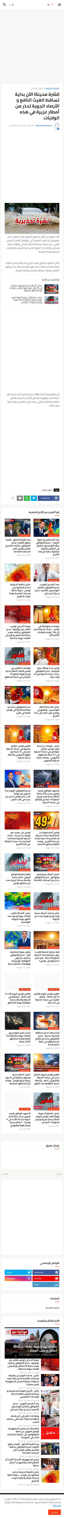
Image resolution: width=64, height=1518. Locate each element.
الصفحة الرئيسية (52, 88)
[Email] (20, 498)
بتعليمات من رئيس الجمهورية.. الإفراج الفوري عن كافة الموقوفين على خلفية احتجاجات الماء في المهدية (23, 1433)
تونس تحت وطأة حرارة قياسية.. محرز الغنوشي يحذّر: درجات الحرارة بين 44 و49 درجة (46, 673)
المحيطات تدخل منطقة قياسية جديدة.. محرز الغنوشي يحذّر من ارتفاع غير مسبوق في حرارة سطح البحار (47, 1038)
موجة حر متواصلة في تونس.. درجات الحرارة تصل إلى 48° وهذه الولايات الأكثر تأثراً (46, 631)
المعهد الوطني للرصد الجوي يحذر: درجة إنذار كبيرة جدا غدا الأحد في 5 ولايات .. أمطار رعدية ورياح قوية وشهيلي (18, 1119)
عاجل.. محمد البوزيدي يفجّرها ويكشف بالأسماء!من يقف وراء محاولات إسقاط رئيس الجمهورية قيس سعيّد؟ (22, 1380)
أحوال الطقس (37, 88)
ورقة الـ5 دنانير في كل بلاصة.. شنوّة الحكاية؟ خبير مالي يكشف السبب (22, 1419)
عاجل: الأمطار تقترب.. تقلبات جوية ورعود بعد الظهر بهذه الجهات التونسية (18, 918)
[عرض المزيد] (13, 498)
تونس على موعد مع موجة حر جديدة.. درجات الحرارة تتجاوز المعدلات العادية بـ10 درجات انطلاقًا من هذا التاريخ (17, 838)
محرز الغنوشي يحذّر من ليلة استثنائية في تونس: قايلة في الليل (18, 709)
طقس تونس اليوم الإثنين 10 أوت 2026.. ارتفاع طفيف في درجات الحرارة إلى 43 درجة (46, 998)
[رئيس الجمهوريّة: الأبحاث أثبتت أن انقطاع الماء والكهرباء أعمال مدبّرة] (50, 1464)
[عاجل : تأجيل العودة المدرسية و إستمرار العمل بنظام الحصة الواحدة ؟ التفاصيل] (50, 1395)
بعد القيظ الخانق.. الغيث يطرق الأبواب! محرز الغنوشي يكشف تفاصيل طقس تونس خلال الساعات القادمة (17, 545)
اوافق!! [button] (54, 1512)
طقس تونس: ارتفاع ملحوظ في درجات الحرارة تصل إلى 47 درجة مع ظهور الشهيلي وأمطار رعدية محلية (18, 751)
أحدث (58, 1174)
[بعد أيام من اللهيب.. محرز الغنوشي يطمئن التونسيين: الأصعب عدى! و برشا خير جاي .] (50, 1408)
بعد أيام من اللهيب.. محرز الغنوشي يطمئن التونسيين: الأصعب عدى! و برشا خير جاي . (46, 589)
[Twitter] (34, 498)
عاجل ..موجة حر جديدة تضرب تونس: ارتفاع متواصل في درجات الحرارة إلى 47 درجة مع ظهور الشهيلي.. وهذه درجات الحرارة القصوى (46, 753)
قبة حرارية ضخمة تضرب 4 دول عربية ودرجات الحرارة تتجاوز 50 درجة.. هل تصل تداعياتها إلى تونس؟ (46, 956)
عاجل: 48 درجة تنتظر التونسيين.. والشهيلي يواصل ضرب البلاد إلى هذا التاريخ (46, 711)
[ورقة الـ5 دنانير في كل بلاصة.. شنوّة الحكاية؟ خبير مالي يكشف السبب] (50, 1421)
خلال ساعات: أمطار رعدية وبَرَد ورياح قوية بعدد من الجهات (46, 916)
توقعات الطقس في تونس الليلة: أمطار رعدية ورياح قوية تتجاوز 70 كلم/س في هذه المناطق (17, 673)
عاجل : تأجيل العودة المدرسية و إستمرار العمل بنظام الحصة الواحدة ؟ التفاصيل (23, 1393)
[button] (59, 4)
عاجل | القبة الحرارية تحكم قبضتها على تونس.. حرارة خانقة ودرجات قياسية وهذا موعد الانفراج (19, 590)
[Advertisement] (32, 46)
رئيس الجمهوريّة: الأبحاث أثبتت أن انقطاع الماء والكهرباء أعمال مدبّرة (22, 1462)
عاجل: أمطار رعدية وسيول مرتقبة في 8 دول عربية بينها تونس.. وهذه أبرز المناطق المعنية (26, 288)
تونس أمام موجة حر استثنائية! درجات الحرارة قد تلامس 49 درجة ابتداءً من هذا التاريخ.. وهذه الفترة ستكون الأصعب (47, 838)
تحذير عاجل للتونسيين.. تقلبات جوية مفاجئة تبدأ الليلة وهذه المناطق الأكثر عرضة (18, 1037)
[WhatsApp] (27, 498)
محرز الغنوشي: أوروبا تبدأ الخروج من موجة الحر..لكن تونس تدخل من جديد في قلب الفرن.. (17, 795)
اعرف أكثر (57, 1505)
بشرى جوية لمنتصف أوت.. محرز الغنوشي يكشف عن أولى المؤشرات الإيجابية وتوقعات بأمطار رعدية (19, 958)
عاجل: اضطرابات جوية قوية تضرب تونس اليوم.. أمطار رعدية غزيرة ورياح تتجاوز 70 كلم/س (26, 299)
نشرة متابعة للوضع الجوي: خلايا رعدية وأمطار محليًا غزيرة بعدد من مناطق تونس (18, 879)
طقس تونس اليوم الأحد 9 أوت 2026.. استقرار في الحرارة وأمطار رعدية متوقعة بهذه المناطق (17, 998)
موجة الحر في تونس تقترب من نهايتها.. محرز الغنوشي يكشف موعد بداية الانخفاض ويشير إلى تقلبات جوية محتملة (17, 632)
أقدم (5, 1174)
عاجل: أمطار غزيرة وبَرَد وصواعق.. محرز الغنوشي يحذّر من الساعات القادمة (46, 877)
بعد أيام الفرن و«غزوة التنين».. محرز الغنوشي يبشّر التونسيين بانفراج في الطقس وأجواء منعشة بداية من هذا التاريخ (47, 547)
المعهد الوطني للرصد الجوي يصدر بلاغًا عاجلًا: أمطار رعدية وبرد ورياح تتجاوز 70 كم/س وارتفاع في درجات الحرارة (47, 796)
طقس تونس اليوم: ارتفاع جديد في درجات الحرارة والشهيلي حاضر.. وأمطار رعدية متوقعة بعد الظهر (46, 1079)
